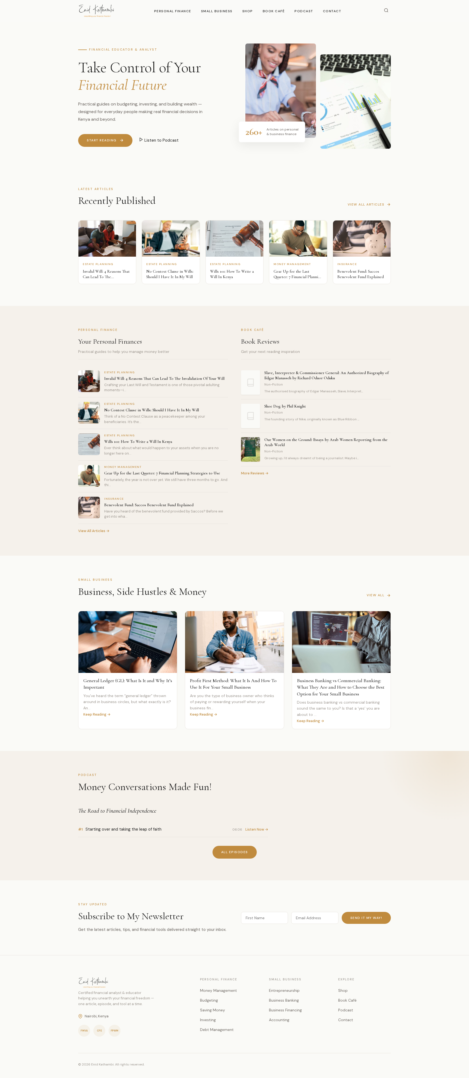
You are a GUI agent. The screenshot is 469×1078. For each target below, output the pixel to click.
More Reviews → (254, 473)
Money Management (218, 990)
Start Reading (102, 140)
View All (375, 595)
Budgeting (209, 1000)
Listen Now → (256, 829)
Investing (208, 1019)
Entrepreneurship (284, 990)
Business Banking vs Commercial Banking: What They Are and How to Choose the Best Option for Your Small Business (340, 687)
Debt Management (217, 1029)
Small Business (217, 11)
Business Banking (284, 1000)
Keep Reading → (96, 714)
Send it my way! (366, 918)
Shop (247, 11)
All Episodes (234, 852)
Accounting (279, 1019)
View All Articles (366, 204)
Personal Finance (172, 11)
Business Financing (285, 1010)
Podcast (303, 11)
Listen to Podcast (161, 140)
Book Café (274, 11)
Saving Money (212, 1010)
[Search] (386, 11)
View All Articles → (93, 531)
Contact (332, 11)
